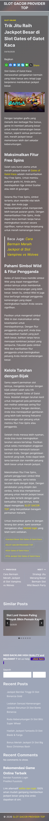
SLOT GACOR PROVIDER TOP (19, 545)
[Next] (41, 623)
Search (7, 669)
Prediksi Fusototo (12, 781)
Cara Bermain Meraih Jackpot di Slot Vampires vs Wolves (12, 577)
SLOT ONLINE (10, 20)
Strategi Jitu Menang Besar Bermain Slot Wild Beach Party (36, 577)
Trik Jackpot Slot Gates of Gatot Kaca (23, 556)
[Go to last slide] (7, 623)
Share (36, 65)
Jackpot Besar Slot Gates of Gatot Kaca (24, 539)
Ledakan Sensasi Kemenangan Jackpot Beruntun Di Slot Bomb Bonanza (24, 707)
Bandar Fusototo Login (15, 777)
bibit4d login (30, 528)
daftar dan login (27, 788)
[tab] (19, 638)
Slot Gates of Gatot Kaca (17, 550)
